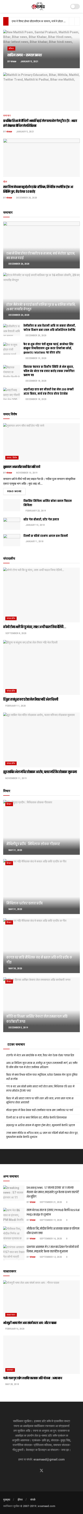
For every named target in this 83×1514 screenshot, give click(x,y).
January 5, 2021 (29, 61)
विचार (9, 804)
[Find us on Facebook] (33, 1470)
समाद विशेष (12, 457)
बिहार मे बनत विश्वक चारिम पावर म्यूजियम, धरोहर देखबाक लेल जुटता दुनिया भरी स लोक (41, 1076)
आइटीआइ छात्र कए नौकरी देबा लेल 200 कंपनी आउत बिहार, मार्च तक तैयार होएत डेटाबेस (48, 391)
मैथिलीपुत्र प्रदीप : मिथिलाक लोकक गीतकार (33, 844)
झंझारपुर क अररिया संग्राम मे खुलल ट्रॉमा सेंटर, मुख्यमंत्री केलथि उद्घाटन (40, 1125)
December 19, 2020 (35, 358)
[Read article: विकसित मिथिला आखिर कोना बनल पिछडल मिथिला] (11, 505)
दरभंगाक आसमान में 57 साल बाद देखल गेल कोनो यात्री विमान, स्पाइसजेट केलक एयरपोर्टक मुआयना (53, 1249)
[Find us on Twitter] (41, 1470)
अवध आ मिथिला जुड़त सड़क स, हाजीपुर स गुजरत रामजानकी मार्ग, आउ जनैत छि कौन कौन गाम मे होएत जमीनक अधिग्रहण (41, 1065)
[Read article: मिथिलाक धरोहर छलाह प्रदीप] (41, 886)
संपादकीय (11, 618)
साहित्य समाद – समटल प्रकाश (24, 55)
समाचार (7, 115)
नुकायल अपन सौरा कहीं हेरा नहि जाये (21, 467)
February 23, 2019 (35, 511)
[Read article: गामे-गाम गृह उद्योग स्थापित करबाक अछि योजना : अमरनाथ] (41, 1355)
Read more (16, 491)
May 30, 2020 (15, 968)
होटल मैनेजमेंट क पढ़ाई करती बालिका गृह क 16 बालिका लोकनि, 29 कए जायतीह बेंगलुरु (40, 307)
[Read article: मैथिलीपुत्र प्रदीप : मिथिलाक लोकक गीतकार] (41, 827)
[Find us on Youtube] (49, 1470)
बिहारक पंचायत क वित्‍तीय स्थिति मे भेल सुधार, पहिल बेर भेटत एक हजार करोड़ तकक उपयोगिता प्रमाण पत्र (48, 371)
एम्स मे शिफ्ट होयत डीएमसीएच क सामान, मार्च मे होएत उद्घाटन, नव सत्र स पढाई (40, 256)
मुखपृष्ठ (6, 1499)
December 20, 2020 (35, 335)
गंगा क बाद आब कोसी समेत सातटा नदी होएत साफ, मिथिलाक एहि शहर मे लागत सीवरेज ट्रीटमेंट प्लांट (40, 1088)
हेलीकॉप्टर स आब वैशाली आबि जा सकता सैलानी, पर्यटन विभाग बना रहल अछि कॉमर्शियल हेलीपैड (49, 327)
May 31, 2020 (15, 850)
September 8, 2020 (15, 633)
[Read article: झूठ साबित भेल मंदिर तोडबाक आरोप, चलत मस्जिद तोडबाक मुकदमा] (41, 740)
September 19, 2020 (50, 1220)
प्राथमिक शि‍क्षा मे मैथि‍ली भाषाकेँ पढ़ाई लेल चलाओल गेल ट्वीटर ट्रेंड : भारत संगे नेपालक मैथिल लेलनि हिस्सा (40, 123)
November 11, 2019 (16, 778)
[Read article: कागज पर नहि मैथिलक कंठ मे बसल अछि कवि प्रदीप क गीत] (41, 945)
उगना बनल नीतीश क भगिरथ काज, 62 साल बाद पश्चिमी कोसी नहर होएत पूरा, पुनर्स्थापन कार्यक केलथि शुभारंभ (42, 1135)
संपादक (13, 61)
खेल (5, 181)
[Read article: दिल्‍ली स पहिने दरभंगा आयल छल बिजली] (11, 540)
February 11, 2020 (15, 706)
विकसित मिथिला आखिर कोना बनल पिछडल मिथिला (47, 503)
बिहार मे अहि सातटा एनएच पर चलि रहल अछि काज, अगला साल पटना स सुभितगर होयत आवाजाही (39, 1100)
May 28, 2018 (12, 1384)
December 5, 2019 (18, 1027)
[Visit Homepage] (39, 6)
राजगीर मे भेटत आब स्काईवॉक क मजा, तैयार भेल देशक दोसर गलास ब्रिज (40, 1055)
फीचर (11, 48)
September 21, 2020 (50, 1202)
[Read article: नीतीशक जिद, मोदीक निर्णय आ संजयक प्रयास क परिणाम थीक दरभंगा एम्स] (13, 1234)
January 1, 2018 (34, 541)
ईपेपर (20, 1499)
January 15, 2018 (35, 525)
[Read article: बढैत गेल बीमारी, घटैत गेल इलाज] (11, 524)
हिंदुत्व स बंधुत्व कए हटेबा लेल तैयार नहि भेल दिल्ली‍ (30, 700)
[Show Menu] (5, 6)
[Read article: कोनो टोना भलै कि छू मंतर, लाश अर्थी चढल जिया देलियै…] (41, 595)
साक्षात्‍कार (11, 1314)
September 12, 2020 (50, 1257)
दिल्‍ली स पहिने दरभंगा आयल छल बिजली (45, 536)
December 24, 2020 (18, 315)
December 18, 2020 (35, 381)
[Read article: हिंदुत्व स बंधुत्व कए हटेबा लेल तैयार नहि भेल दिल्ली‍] (41, 667)
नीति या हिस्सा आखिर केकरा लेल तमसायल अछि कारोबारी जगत (36, 1019)
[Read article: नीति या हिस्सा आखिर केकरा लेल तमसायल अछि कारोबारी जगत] (41, 1004)
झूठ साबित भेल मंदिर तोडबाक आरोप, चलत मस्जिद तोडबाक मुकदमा (40, 772)
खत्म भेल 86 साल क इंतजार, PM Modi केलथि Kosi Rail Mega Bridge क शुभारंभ (53, 1212)
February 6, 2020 (14, 1329)
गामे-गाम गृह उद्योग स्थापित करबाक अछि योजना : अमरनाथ (32, 1378)
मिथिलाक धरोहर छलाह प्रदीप (24, 903)
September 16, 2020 (50, 1238)
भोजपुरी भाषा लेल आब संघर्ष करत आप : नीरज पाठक (30, 1323)
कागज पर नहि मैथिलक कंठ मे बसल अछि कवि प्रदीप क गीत (39, 960)
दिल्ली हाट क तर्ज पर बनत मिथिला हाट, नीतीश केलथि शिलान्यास (36, 1117)
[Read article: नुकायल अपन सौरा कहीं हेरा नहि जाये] (41, 442)
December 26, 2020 (26, 198)
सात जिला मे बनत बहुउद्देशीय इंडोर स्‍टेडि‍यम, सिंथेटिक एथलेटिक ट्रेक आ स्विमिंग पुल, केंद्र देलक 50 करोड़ (38, 189)
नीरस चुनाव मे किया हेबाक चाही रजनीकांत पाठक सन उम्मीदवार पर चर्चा (39, 1110)
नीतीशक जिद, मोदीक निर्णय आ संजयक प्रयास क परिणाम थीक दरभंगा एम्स (53, 1231)
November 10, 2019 (26, 473)
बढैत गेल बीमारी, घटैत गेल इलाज (41, 519)
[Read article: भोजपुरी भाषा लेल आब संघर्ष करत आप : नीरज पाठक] (41, 1299)
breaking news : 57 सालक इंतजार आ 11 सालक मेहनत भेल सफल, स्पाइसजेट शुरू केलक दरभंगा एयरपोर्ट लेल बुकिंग (53, 1192)
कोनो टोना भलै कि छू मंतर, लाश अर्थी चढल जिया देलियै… (34, 627)
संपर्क (33, 1499)
